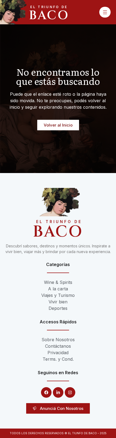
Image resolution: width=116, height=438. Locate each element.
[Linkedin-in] (58, 392)
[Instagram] (70, 392)
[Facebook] (46, 392)
